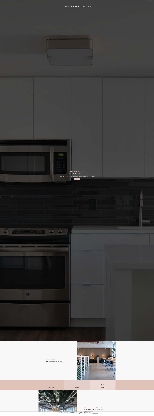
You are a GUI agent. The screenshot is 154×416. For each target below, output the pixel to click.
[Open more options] (90, 6)
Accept (93, 413)
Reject (96, 413)
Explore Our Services (77, 179)
